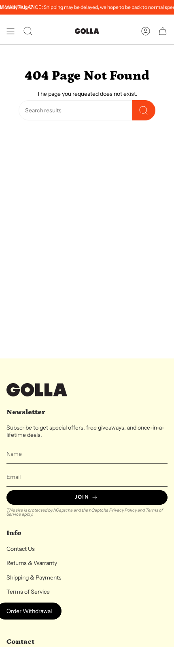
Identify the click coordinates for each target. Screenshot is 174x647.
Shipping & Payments (34, 577)
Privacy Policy (123, 510)
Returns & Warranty (31, 563)
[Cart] (162, 31)
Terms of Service (28, 591)
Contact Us (20, 548)
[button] (27, 31)
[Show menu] (10, 31)
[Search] (143, 110)
